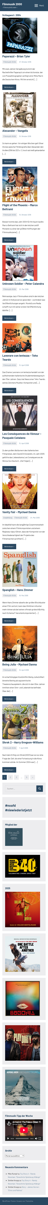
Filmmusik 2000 (12, 4)
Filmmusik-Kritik (9, 62)
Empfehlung (7, 518)
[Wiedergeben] (8, 1138)
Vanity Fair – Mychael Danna (19, 512)
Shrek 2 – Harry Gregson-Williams (22, 742)
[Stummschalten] (36, 1138)
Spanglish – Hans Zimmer (17, 590)
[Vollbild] (40, 1138)
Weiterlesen (8, 87)
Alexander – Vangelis (15, 130)
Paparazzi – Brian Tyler (16, 56)
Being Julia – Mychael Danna (19, 664)
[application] (24, 1130)
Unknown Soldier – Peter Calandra (23, 283)
